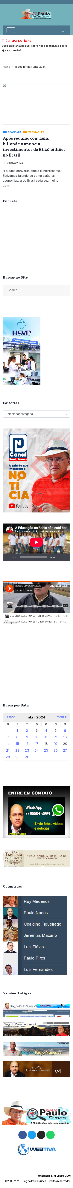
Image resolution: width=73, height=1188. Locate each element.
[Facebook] (22, 1135)
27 (65, 750)
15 (17, 744)
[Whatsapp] (50, 1135)
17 (36, 744)
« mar (10, 717)
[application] (36, 542)
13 (65, 737)
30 (27, 757)
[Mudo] (59, 557)
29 (17, 757)
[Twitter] (32, 1135)
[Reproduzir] (8, 557)
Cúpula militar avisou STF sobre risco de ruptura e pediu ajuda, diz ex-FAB (34, 48)
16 (27, 744)
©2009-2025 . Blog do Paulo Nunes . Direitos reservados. (38, 1178)
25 (46, 750)
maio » (62, 717)
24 (37, 750)
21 (8, 750)
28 (8, 757)
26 (56, 750)
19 (55, 744)
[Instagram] (41, 1135)
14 (8, 744)
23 (27, 750)
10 (36, 737)
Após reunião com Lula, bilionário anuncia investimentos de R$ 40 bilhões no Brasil (34, 147)
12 (55, 737)
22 (17, 750)
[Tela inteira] (65, 557)
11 (46, 737)
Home (6, 66)
